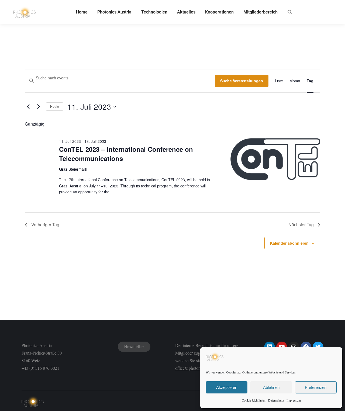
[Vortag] (28, 106)
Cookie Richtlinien (253, 400)
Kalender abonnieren (289, 243)
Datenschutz (276, 400)
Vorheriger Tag (45, 224)
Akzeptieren (226, 387)
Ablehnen (271, 387)
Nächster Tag (301, 224)
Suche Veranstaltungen (241, 80)
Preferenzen (315, 387)
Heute (54, 106)
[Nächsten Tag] (38, 106)
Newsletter (134, 346)
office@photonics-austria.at (198, 368)
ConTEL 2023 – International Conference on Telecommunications (126, 153)
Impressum (294, 400)
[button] (290, 12)
